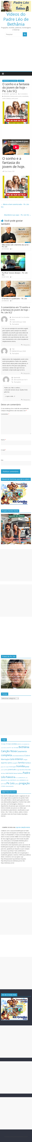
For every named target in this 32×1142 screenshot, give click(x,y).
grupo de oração (5, 766)
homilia (20, 766)
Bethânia (24, 747)
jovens (6, 769)
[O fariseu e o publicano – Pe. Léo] (16, 282)
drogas (25, 759)
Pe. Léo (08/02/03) (19, 777)
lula (21, 769)
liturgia (17, 769)
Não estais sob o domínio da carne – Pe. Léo (16, 246)
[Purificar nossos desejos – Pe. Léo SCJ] (13, 254)
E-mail (3, 450)
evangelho (15, 763)
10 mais (3, 744)
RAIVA (3, 786)
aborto (19, 744)
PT (1, 786)
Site (2, 460)
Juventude (20, 81)
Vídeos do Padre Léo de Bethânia (16, 19)
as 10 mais (15, 747)
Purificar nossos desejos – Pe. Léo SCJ (15, 274)
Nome (3, 440)
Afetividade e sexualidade (9, 81)
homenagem (12, 766)
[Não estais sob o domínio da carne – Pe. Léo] (16, 228)
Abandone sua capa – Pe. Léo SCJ (17, 215)
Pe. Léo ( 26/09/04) (19, 780)
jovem (19, 96)
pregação (24, 783)
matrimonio (9, 773)
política (17, 784)
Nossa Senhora (17, 773)
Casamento (22, 751)
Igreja (27, 766)
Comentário (5, 414)
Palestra (10, 777)
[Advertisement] (16, 54)
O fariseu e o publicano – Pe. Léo (14, 298)
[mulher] (16, 102)
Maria (23, 769)
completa (6, 755)
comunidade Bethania (18, 755)
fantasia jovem (14, 96)
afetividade (7, 96)
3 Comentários (24, 94)
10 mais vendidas (11, 744)
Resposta (26, 345)
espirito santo (6, 763)
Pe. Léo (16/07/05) (10, 780)
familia (21, 762)
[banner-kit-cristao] (14, 483)
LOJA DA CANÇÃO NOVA (22, 827)
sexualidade (25, 96)
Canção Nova (9, 751)
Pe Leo (10, 783)
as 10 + (9, 747)
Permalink (15, 324)
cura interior (16, 759)
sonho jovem (14, 98)
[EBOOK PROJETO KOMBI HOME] (16, 515)
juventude (12, 769)
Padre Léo (15, 94)
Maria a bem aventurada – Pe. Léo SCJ (15, 205)
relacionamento (10, 786)
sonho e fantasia (6, 98)
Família (27, 763)
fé (30, 763)
